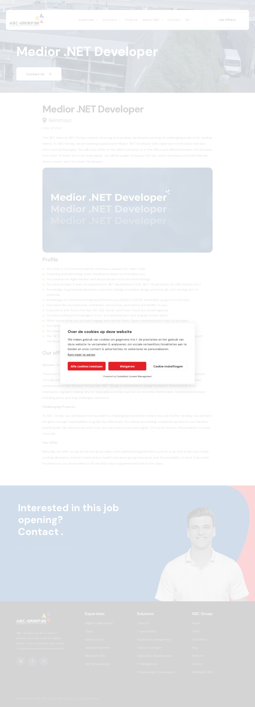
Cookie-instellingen (168, 366)
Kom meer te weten (81, 355)
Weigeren (127, 366)
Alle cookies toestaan (87, 366)
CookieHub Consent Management (134, 376)
